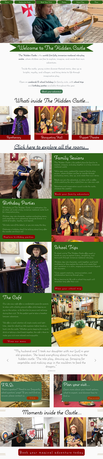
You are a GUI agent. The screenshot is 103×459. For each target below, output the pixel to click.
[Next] (95, 360)
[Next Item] (101, 432)
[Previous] (7, 360)
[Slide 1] (50, 136)
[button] (96, 2)
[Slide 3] (90, 136)
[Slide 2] (13, 136)
